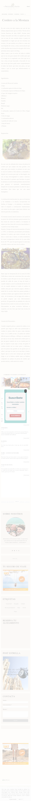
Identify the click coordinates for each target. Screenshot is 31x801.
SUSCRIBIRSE (15, 415)
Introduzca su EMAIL (11, 407)
